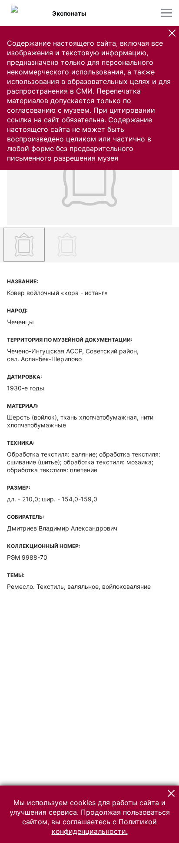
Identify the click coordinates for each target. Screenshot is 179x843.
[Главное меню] (166, 12)
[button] (172, 33)
